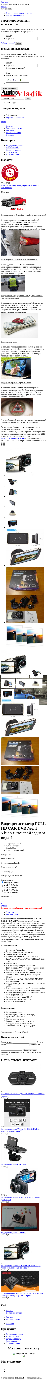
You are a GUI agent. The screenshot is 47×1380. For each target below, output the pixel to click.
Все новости (6, 188)
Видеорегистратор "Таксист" (13, 1232)
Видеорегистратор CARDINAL (14, 1164)
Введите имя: (6, 1042)
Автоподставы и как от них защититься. (19, 260)
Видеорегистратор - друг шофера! (16, 383)
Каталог (4, 438)
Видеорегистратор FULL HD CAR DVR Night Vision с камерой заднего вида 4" (20, 1267)
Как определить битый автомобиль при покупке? (23, 215)
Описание (10, 912)
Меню (3, 122)
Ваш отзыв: (35, 1045)
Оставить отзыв (30, 1050)
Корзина (9, 117)
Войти (4, 6)
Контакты (5, 2)
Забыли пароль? (8, 43)
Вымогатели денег (9, 342)
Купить (4, 906)
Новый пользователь (15, 15)
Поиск (28, 98)
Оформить (19, 117)
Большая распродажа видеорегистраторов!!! (20, 185)
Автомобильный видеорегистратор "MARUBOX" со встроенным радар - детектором (22, 1294)
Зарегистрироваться (9, 88)
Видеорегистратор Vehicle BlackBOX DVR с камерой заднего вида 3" (20, 1130)
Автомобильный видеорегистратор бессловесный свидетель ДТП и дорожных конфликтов (23, 421)
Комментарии (12, 914)
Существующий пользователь (18, 13)
